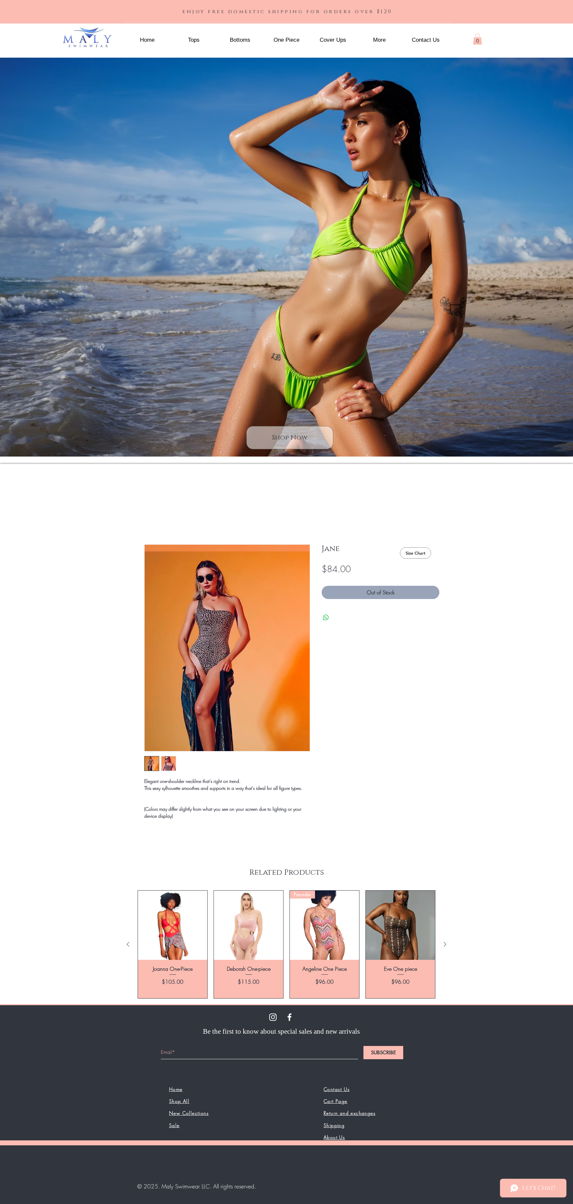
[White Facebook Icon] (289, 1018)
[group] (286, 945)
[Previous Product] (128, 946)
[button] (379, 40)
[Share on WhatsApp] (326, 619)
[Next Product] (445, 946)
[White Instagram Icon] (273, 1018)
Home (151, 521)
